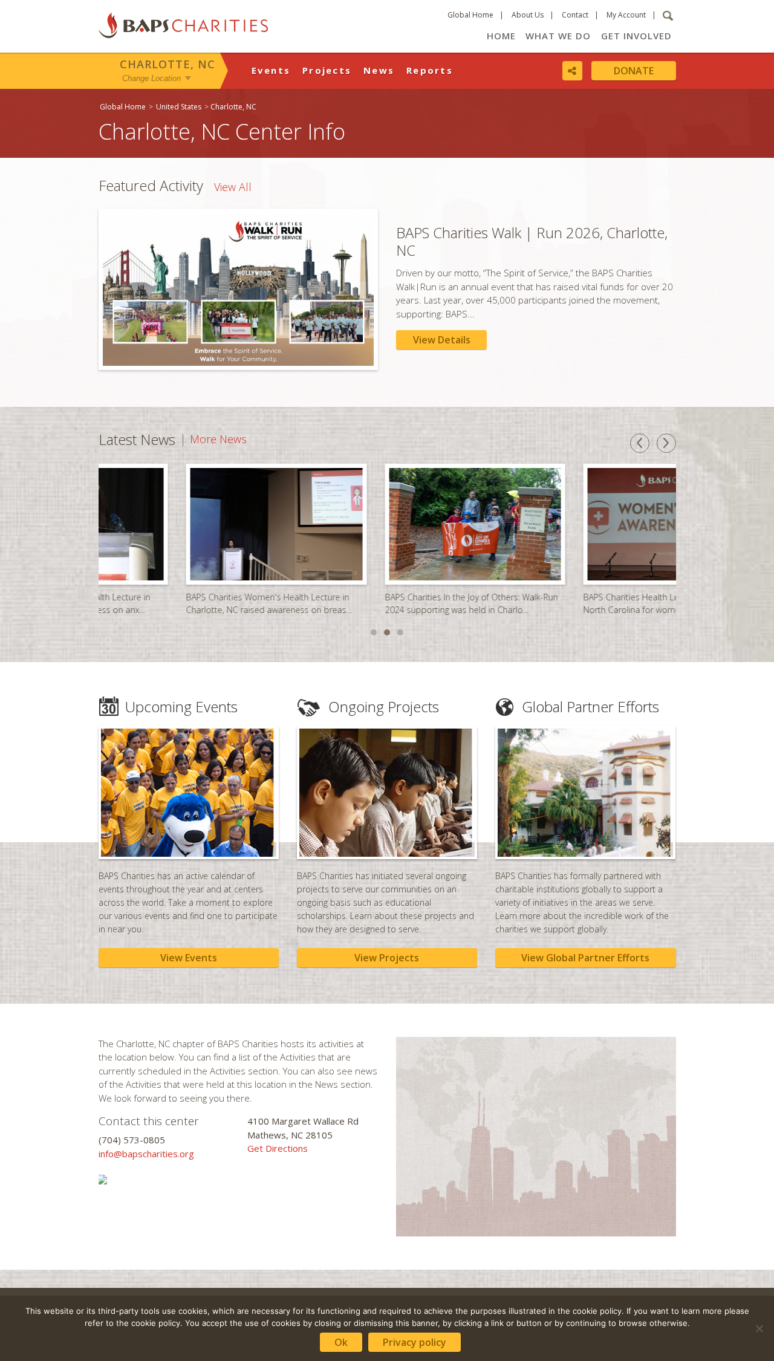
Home (501, 36)
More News (218, 439)
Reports (429, 70)
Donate (634, 70)
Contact (575, 15)
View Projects (386, 957)
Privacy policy (414, 1342)
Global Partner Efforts (590, 706)
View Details (441, 339)
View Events (188, 957)
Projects (326, 70)
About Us (528, 15)
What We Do (558, 36)
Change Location (151, 77)
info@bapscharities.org (146, 1154)
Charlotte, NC (167, 64)
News (378, 70)
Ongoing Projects (383, 706)
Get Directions (277, 1148)
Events (271, 70)
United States (178, 107)
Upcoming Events (181, 706)
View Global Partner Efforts (585, 957)
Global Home (470, 15)
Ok (341, 1342)
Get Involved (636, 36)
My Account (626, 15)
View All (233, 187)
